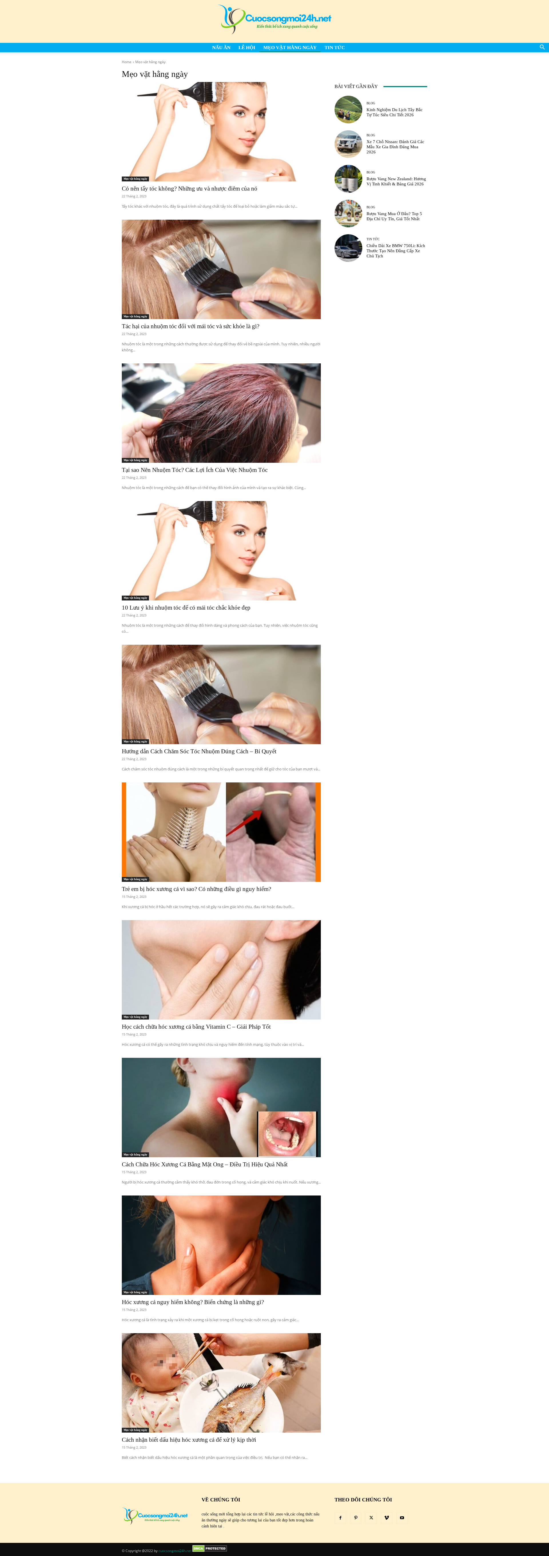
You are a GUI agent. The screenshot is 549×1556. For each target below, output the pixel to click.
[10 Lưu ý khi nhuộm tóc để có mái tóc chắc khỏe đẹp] (221, 550)
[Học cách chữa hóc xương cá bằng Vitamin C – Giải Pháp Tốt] (221, 970)
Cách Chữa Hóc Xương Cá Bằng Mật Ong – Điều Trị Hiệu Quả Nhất (205, 1164)
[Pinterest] (355, 1518)
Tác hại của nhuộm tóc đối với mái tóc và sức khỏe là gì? (190, 326)
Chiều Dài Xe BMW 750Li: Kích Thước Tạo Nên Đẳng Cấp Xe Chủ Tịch (396, 250)
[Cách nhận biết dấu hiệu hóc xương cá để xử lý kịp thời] (221, 1383)
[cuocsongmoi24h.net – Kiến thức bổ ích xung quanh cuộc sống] (274, 21)
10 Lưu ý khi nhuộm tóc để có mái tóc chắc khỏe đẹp (186, 607)
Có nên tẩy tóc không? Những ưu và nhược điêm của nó (189, 188)
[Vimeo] (386, 1518)
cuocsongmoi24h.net (175, 1550)
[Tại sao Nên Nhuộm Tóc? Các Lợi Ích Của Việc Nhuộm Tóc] (221, 413)
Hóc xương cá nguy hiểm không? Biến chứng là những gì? (193, 1302)
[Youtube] (402, 1518)
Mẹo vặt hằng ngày (290, 47)
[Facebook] (340, 1518)
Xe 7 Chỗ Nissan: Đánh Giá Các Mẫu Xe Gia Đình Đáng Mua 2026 (395, 146)
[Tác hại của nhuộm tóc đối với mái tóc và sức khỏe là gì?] (221, 269)
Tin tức (335, 47)
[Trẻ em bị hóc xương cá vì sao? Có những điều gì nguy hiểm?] (221, 832)
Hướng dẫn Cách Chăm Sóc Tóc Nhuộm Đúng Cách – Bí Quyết (199, 751)
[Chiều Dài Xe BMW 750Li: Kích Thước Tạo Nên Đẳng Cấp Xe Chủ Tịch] (348, 248)
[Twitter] (371, 1518)
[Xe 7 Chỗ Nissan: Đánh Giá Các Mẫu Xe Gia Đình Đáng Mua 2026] (348, 144)
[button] (542, 48)
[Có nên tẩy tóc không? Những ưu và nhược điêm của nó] (221, 131)
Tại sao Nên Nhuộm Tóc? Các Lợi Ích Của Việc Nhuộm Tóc (195, 469)
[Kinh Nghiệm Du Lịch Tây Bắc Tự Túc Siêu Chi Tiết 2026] (348, 109)
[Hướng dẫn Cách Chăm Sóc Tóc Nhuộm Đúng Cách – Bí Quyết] (221, 694)
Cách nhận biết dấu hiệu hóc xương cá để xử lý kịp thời (189, 1439)
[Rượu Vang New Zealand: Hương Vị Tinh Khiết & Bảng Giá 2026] (348, 179)
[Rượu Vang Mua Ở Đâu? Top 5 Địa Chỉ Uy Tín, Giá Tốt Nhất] (348, 213)
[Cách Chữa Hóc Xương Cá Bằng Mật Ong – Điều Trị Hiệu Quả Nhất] (221, 1107)
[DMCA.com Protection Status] (209, 1550)
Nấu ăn (221, 47)
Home (127, 61)
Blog (371, 103)
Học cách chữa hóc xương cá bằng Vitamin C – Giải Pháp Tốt (196, 1026)
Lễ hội (246, 47)
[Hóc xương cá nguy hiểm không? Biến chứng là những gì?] (221, 1245)
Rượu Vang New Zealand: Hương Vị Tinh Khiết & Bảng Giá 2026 (396, 181)
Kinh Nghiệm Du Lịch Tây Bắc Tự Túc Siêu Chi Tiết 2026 (395, 112)
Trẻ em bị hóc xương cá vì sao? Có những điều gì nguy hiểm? (196, 889)
